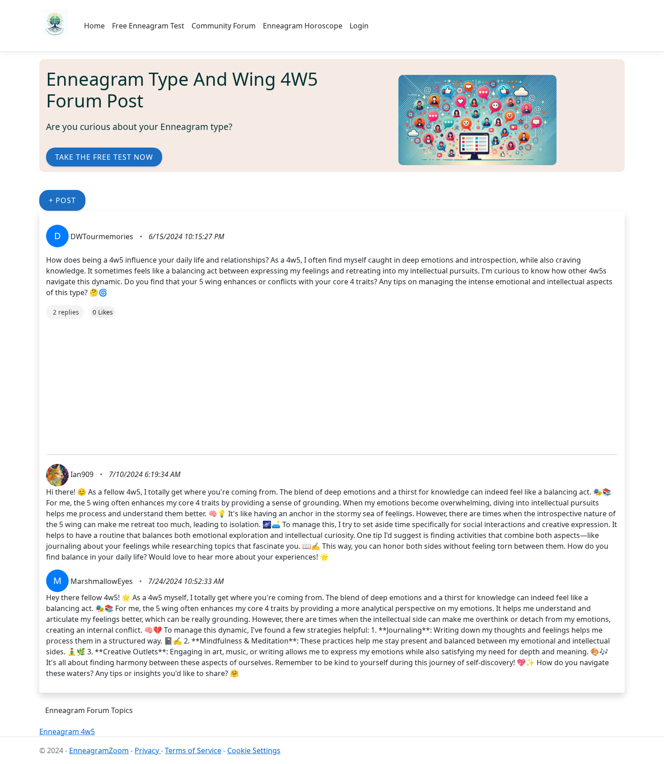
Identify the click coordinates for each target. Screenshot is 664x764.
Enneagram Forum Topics (89, 710)
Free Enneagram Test (148, 26)
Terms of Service (193, 750)
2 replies (66, 312)
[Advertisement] (317, 382)
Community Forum (224, 26)
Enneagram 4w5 (67, 731)
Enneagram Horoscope (302, 26)
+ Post (62, 200)
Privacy (148, 750)
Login (359, 26)
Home (94, 26)
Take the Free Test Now (104, 157)
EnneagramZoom (99, 750)
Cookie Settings (254, 750)
